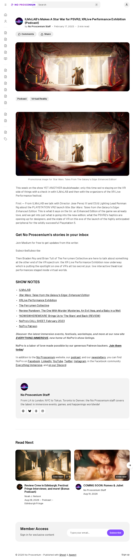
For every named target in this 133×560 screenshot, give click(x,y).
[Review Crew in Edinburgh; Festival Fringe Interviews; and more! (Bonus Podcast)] (43, 465)
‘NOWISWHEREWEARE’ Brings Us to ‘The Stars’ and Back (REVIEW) (59, 315)
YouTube (58, 361)
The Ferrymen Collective (34, 305)
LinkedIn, (46, 361)
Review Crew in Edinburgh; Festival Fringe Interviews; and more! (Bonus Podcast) (46, 488)
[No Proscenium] (23, 4)
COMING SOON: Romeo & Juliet (103, 485)
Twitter (68, 361)
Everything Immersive (29, 365)
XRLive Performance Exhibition (38, 300)
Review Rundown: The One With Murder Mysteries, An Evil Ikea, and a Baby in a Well (70, 310)
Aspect (72, 555)
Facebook (34, 361)
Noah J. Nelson (32, 496)
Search (42, 4)
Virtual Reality (39, 98)
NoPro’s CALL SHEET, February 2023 (42, 321)
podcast (76, 357)
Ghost (62, 555)
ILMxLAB (24, 289)
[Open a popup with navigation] (5, 5)
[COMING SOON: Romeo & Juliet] (102, 465)
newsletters (98, 357)
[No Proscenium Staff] (19, 21)
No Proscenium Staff (39, 26)
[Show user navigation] (127, 5)
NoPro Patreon (28, 326)
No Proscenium (45, 357)
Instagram (80, 361)
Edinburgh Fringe (33, 503)
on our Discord (57, 365)
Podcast (22, 98)
